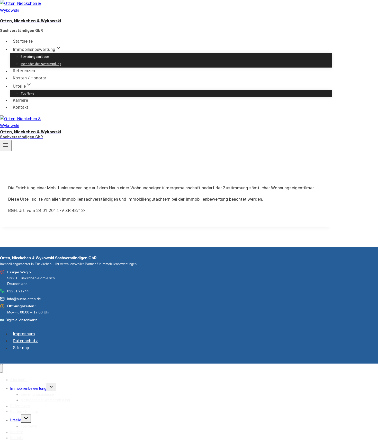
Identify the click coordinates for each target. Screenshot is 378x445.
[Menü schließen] (1, 368)
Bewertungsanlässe (35, 57)
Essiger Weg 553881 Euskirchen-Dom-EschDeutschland (31, 278)
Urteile (15, 420)
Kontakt (20, 107)
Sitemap (21, 347)
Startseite (23, 41)
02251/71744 (18, 291)
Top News (27, 93)
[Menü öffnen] (6, 145)
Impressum (24, 333)
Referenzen (24, 70)
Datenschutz (25, 340)
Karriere (20, 100)
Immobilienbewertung (28, 388)
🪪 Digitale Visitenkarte (19, 320)
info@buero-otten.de (24, 299)
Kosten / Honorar (29, 77)
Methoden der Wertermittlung (41, 64)
